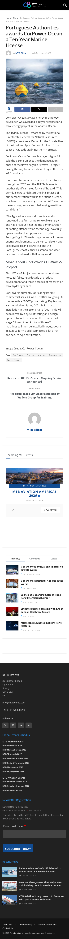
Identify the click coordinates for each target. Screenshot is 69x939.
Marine (41, 355)
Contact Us (7, 928)
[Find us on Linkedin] (21, 725)
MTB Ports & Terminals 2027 (15, 763)
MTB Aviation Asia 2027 (13, 790)
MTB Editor (21, 53)
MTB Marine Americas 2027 (15, 758)
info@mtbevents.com (13, 702)
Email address (14, 826)
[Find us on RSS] (29, 725)
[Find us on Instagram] (13, 725)
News (15, 18)
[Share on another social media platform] (55, 109)
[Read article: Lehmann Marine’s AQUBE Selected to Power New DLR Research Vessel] (9, 872)
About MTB (7, 924)
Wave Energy (14, 360)
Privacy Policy (25, 924)
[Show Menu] (3, 5)
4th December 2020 (41, 53)
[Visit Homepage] (34, 5)
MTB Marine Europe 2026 (14, 749)
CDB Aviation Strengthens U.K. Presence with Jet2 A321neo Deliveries (41, 898)
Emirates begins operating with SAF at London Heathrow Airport (42, 610)
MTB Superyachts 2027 (13, 771)
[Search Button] (65, 5)
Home (8, 18)
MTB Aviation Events (13, 777)
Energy (30, 355)
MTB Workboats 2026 (12, 745)
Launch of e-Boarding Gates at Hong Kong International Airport (41, 596)
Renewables (55, 355)
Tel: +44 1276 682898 (13, 709)
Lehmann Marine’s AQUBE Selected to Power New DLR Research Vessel (40, 870)
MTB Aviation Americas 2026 (15, 786)
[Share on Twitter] (39, 109)
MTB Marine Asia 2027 (12, 767)
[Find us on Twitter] (5, 725)
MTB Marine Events (13, 741)
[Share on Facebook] (22, 109)
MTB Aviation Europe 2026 (14, 781)
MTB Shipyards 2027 (33, 491)
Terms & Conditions (47, 924)
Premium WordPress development (24, 933)
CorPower (18, 355)
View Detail (50, 510)
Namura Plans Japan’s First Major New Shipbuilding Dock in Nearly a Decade (40, 884)
